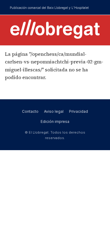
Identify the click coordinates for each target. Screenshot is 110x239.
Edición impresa (55, 121)
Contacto (30, 111)
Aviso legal (54, 111)
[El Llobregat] (55, 29)
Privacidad (78, 111)
